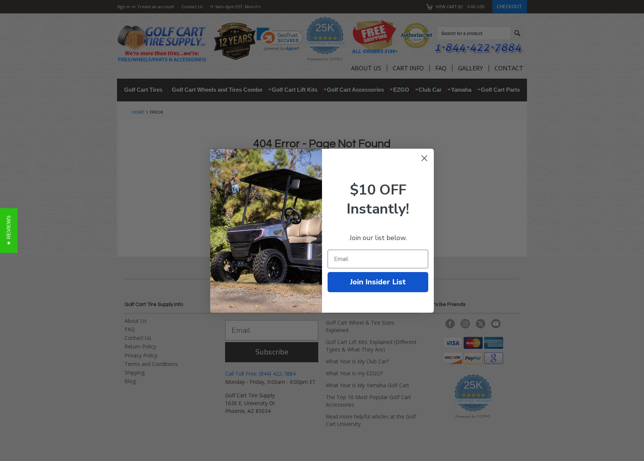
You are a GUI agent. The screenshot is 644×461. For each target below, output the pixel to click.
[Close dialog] (424, 158)
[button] (9, 230)
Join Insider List (378, 282)
